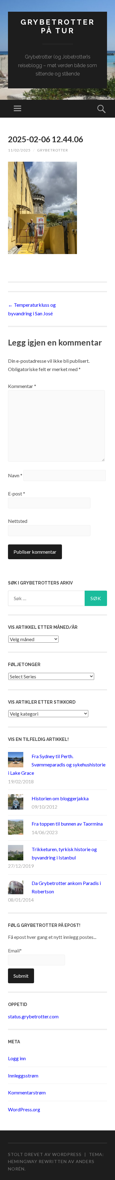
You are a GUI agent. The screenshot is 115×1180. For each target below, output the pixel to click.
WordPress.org (24, 1109)
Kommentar (22, 386)
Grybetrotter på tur (58, 26)
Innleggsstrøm (23, 1075)
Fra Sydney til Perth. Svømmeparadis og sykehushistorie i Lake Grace (56, 764)
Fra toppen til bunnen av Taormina (67, 823)
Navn (15, 475)
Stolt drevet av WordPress (45, 1154)
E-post (16, 493)
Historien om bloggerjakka (60, 798)
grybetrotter (52, 150)
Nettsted (17, 521)
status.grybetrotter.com (33, 1016)
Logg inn (17, 1058)
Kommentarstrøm (27, 1092)
